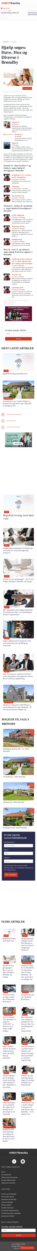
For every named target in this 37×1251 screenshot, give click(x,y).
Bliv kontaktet (10, 875)
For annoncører (6, 1175)
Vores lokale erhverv (7, 1197)
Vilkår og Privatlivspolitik (9, 1177)
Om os (3, 1172)
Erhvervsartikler (6, 1205)
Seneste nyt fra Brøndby (8, 1194)
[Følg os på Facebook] (14, 1161)
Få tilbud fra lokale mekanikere (11, 1213)
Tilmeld (18, 339)
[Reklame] (18, 313)
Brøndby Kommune (7, 1208)
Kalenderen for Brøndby (8, 1199)
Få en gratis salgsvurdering (9, 1210)
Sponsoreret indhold (7, 1216)
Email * (6, 850)
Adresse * (7, 858)
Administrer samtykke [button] (8, 1183)
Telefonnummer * (9, 842)
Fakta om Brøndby (7, 1202)
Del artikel (26, 88)
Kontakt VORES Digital (8, 1180)
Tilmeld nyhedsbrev (27, 1248)
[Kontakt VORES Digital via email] (23, 1161)
